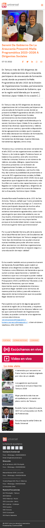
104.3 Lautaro (7, 507)
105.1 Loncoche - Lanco (10, 501)
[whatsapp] (37, 62)
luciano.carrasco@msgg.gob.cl (14, 322)
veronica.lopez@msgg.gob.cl (14, 320)
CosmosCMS (17, 525)
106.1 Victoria (7, 510)
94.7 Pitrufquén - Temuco (11, 493)
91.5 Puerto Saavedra (10, 515)
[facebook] (23, 62)
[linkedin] (32, 62)
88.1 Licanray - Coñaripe (11, 504)
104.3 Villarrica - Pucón (10, 499)
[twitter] (27, 62)
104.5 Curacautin (8, 512)
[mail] (41, 62)
